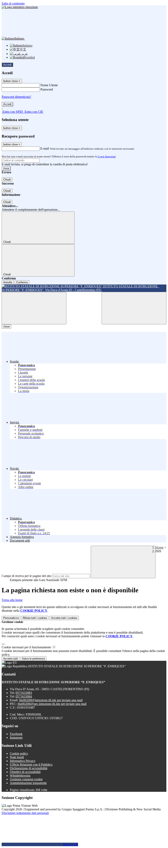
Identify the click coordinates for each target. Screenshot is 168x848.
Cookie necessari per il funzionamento (27, 647)
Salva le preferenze (33, 658)
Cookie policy (19, 753)
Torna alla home (12, 600)
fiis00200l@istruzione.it (51, 700)
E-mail (44, 148)
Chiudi (7, 179)
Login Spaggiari (107, 156)
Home (159, 547)
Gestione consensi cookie (26, 779)
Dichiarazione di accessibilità (28, 768)
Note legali (17, 757)
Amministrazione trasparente (28, 783)
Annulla (7, 282)
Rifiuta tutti (35, 617)
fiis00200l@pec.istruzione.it (52, 704)
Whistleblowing (20, 775)
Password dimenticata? (16, 97)
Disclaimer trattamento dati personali (25, 813)
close (6, 326)
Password (46, 89)
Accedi (7, 64)
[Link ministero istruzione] (20, 7)
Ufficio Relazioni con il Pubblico (31, 764)
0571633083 (24, 693)
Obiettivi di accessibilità (25, 772)
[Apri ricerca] (134, 308)
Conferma (22, 282)
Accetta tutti (64, 617)
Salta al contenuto (13, 3)
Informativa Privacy (22, 761)
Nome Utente (49, 85)
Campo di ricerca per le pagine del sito (26, 576)
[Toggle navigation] (34, 308)
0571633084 (24, 696)
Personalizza (11, 617)
